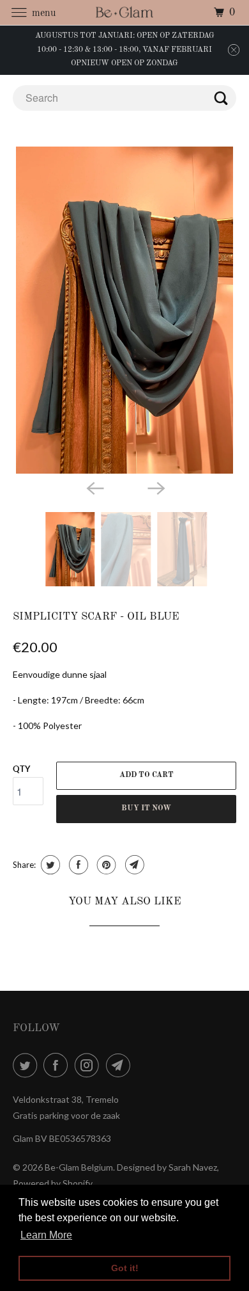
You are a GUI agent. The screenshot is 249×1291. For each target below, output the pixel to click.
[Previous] (94, 488)
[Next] (155, 488)
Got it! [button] (125, 1268)
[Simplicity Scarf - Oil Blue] (125, 310)
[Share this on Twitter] (49, 864)
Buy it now (146, 808)
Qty (21, 769)
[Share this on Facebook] (77, 864)
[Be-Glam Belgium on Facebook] (58, 1065)
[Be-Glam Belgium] (125, 12)
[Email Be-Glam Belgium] (120, 1065)
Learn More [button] (46, 1235)
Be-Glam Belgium (79, 1167)
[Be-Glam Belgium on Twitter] (27, 1065)
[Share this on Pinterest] (105, 864)
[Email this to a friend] (133, 864)
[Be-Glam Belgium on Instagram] (89, 1065)
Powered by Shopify (53, 1183)
